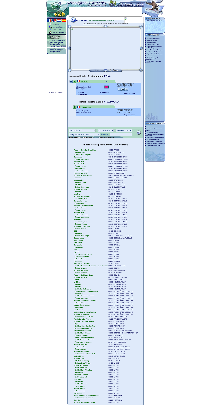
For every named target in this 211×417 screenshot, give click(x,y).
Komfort (81, 92)
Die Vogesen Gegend (152, 132)
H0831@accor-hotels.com (125, 83)
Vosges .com (150, 56)
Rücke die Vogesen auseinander (156, 143)
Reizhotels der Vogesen (153, 38)
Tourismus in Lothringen (154, 52)
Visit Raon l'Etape (152, 40)
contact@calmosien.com (125, 109)
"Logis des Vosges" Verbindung (151, 58)
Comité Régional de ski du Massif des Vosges (153, 47)
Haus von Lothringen (153, 139)
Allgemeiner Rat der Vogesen (155, 54)
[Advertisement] (105, 12)
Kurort (148, 127)
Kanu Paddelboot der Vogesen (155, 50)
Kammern (105, 92)
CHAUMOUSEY (112, 102)
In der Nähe (82, 94)
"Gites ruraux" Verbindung (154, 141)
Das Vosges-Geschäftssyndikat (155, 137)
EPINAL (108, 76)
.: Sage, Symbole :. (129, 93)
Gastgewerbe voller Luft (153, 145)
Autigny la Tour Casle (153, 44)
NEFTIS (53, 92)
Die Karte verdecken (90, 23)
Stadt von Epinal (151, 42)
